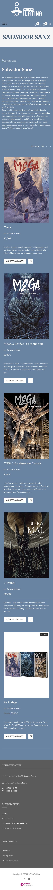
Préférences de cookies (11, 828)
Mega (7, 227)
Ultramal (9, 582)
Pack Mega (11, 702)
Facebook (24, 879)
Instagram (29, 879)
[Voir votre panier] (43, 25)
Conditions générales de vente (14, 823)
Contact (5, 813)
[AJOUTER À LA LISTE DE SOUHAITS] (30, 261)
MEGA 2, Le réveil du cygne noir (23, 343)
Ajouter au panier (14, 261)
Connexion (6, 851)
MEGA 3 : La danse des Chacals (22, 463)
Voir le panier (7, 855)
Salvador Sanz (13, 233)
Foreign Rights (8, 818)
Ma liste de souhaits (10, 860)
